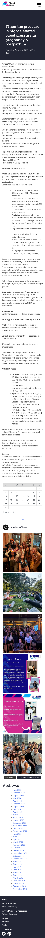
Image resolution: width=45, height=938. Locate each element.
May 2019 (17, 872)
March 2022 (18, 842)
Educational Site (9, 903)
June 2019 (17, 869)
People (5, 918)
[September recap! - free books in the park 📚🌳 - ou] (22, 592)
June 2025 (17, 790)
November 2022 (20, 825)
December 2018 (19, 886)
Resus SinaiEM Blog (9, 906)
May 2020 (17, 861)
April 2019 (17, 875)
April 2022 (17, 839)
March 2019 (18, 878)
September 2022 (20, 831)
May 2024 (17, 798)
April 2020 (17, 864)
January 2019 (18, 883)
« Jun (22, 519)
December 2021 (19, 850)
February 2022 (19, 845)
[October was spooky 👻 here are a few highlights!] (22, 552)
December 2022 (19, 823)
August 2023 (18, 806)
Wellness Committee (9, 914)
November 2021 (20, 853)
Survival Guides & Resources (14, 911)
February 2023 (19, 817)
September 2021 (20, 858)
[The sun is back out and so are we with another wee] (22, 673)
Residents (5, 921)
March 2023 (18, 814)
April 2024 (17, 801)
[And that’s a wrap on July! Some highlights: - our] (22, 754)
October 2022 (19, 828)
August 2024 (18, 795)
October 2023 (19, 803)
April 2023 (17, 812)
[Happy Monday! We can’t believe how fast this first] (22, 713)
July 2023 (17, 809)
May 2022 (17, 836)
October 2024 (19, 792)
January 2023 (18, 820)
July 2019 (17, 867)
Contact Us (7, 929)
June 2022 (17, 834)
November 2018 (20, 889)
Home (4, 899)
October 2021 (19, 856)
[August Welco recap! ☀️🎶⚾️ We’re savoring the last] (22, 633)
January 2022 (18, 847)
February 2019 (19, 880)
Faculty (4, 925)
